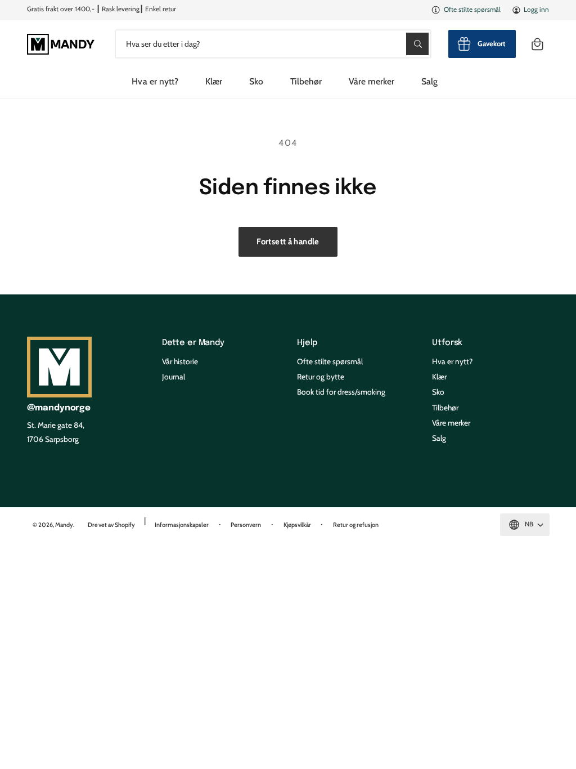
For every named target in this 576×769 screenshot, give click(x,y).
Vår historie (180, 361)
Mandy (64, 525)
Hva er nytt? (452, 361)
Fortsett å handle (287, 241)
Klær (439, 376)
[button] (537, 43)
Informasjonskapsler (182, 525)
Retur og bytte (320, 376)
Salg (439, 437)
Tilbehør (445, 407)
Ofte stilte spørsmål (472, 10)
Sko (438, 391)
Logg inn (536, 10)
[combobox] (273, 43)
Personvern (246, 525)
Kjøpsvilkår (297, 525)
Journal (173, 376)
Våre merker (451, 422)
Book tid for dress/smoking (341, 391)
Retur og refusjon (356, 525)
